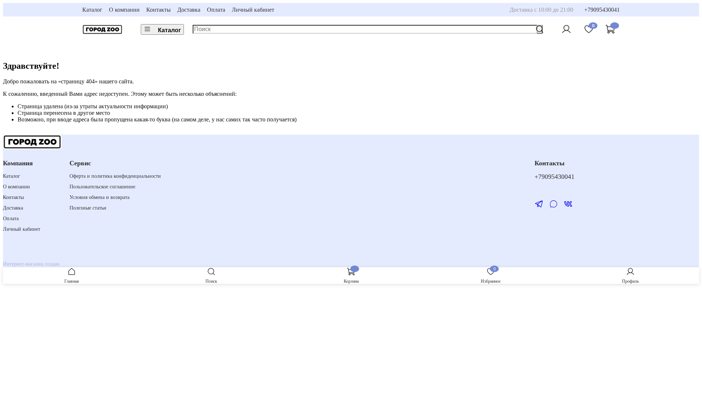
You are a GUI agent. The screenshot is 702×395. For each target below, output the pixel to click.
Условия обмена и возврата (99, 197)
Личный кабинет (253, 10)
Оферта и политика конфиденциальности (115, 176)
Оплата (216, 10)
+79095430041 (602, 10)
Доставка (188, 10)
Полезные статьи (87, 208)
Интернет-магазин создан (31, 264)
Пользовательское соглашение (102, 186)
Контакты (158, 10)
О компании (124, 10)
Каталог (92, 10)
